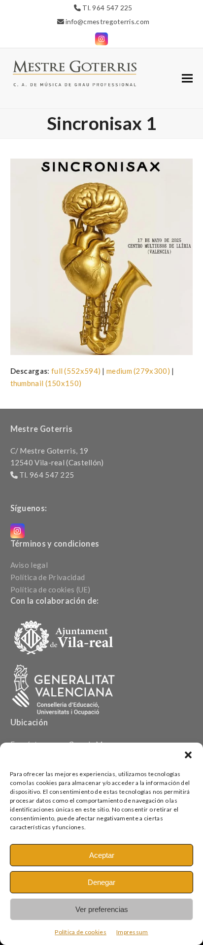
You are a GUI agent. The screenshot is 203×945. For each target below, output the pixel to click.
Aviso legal (29, 564)
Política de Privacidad (47, 577)
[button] (188, 755)
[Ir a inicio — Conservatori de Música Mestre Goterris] (74, 72)
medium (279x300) (138, 370)
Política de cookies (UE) (50, 589)
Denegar (101, 882)
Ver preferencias (101, 909)
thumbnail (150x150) (46, 383)
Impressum (132, 932)
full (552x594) (76, 370)
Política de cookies (80, 932)
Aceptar (101, 855)
